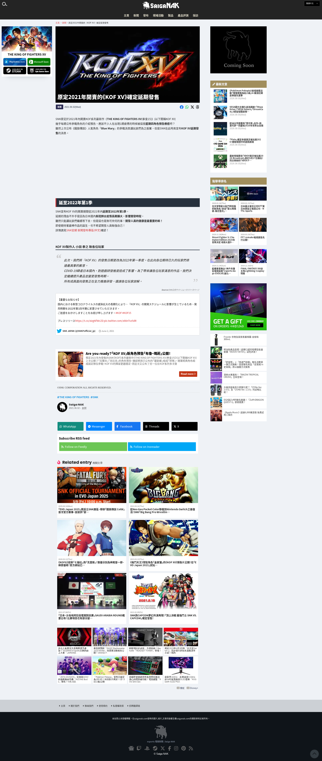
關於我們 (75, 705)
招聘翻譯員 (134, 705)
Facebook (126, 426)
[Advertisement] (128, 169)
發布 (146, 15)
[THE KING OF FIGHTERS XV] (27, 39)
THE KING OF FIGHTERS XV (27, 54)
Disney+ (194, 687)
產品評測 (183, 15)
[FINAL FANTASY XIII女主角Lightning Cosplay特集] (253, 256)
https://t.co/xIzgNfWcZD (89, 321)
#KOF (119, 313)
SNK (95, 397)
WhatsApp (69, 426)
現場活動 (158, 15)
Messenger (98, 426)
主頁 (126, 15)
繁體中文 (310, 3)
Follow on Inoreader (146, 447)
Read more (187, 373)
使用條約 (103, 705)
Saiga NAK (161, 5)
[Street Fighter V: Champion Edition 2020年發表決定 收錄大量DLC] (224, 225)
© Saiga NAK (161, 753)
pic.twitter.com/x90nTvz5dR (120, 321)
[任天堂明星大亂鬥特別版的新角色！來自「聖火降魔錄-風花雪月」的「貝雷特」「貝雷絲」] (224, 194)
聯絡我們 (89, 705)
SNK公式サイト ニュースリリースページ (184, 290)
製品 (170, 15)
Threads (154, 426)
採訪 (195, 15)
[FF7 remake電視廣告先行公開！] (253, 225)
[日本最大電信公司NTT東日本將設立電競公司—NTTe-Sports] (253, 194)
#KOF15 (126, 313)
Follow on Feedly (76, 447)
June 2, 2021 (107, 331)
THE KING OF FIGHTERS (74, 397)
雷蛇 (182, 687)
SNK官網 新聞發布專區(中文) (83, 230)
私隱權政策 (118, 705)
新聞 (136, 15)
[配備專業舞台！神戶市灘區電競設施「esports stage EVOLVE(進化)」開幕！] (224, 256)
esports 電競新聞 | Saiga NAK (161, 741)
